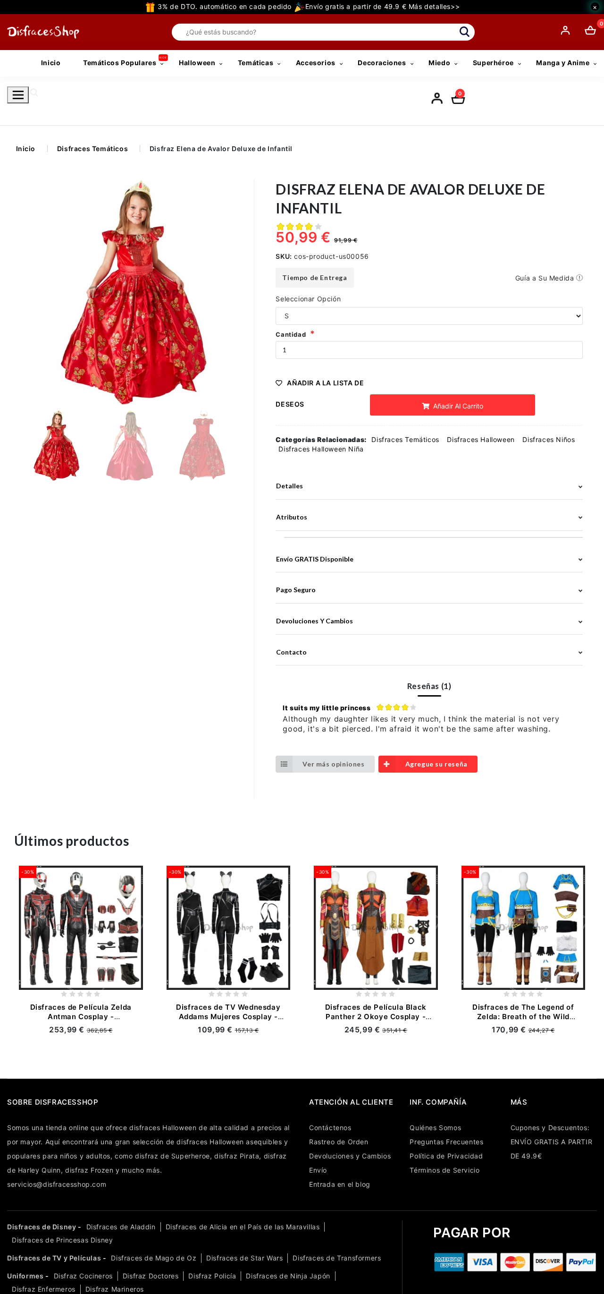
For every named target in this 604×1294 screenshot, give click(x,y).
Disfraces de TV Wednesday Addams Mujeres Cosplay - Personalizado (228, 1016)
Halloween (197, 63)
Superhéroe (493, 63)
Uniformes (25, 1276)
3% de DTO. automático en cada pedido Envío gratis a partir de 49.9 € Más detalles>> (308, 6)
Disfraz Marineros (114, 1289)
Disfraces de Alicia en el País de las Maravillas (243, 1227)
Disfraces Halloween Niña (320, 449)
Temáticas (255, 63)
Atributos (291, 517)
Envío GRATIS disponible (314, 559)
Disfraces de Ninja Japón (288, 1276)
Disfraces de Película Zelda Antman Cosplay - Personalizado (81, 1016)
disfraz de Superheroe (172, 1156)
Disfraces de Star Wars (244, 1258)
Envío (318, 1170)
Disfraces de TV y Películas (54, 1258)
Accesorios (316, 63)
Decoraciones (382, 63)
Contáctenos (330, 1128)
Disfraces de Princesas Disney (62, 1240)
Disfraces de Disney (41, 1227)
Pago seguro (296, 590)
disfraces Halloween (162, 1128)
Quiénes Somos (435, 1128)
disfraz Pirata (236, 1156)
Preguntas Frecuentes (446, 1142)
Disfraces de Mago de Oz (153, 1258)
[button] (235, 292)
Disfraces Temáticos (92, 149)
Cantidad (291, 334)
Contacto (291, 652)
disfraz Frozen (89, 1170)
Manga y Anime (562, 63)
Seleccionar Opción (308, 299)
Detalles (289, 486)
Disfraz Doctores (151, 1276)
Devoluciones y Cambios (350, 1156)
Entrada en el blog (339, 1184)
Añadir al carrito (457, 406)
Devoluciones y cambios (314, 621)
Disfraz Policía (212, 1276)
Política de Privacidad (446, 1156)
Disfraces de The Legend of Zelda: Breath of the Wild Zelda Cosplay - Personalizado (523, 1016)
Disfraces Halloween (480, 439)
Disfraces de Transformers (337, 1258)
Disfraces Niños (548, 439)
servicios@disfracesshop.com (56, 1184)
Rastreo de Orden (339, 1142)
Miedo (439, 63)
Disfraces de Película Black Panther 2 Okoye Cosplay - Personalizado (376, 1016)
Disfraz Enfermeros (44, 1289)
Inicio (51, 63)
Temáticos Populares (119, 63)
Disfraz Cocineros (83, 1276)
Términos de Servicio (444, 1170)
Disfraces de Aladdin (121, 1227)
